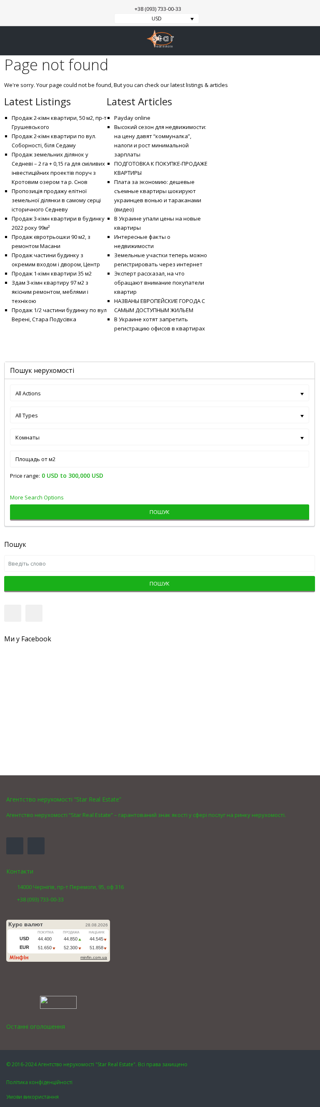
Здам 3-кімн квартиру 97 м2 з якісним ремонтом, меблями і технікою (50, 292)
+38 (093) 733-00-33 (158, 8)
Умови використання (32, 1096)
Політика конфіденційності (39, 1082)
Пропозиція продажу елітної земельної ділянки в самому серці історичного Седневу (56, 200)
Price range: (25, 476)
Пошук (160, 512)
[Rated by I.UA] (58, 1001)
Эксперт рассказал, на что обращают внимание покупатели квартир (159, 282)
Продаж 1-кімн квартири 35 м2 (52, 273)
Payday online (132, 118)
